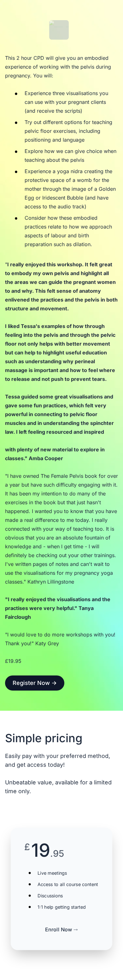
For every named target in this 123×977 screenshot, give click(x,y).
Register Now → (35, 683)
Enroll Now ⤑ (61, 930)
